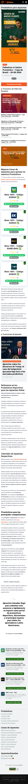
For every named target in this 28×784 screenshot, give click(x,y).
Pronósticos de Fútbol (14, 84)
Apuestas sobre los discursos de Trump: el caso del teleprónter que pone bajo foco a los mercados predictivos (14, 369)
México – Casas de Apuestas (8, 744)
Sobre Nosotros (6, 779)
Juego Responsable (15, 779)
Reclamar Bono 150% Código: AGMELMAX (14, 255)
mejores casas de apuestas (8, 179)
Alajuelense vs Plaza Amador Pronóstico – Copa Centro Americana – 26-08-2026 (12, 122)
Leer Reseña (14, 206)
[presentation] (12, 78)
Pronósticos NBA (5, 716)
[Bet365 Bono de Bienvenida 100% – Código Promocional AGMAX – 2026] (14, 192)
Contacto (17, 780)
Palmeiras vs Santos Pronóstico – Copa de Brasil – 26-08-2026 (13, 70)
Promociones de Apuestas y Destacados (11, 732)
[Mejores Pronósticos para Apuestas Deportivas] (7, 2)
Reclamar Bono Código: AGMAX (15, 280)
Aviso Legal (22, 779)
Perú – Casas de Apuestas (8, 746)
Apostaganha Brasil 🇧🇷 (6, 756)
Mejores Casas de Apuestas (8, 730)
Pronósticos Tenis (5, 718)
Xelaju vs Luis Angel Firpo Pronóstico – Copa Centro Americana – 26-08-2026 (13, 128)
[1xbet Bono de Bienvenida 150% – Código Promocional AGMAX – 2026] (14, 218)
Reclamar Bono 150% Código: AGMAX (14, 229)
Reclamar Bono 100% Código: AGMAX (14, 203)
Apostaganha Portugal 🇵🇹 (7, 758)
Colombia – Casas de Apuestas (9, 742)
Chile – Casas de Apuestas (8, 739)
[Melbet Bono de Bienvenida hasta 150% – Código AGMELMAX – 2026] (14, 243)
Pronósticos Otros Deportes (8, 723)
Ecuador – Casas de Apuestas (8, 737)
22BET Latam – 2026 (11, 692)
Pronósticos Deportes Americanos (10, 721)
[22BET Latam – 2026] (14, 269)
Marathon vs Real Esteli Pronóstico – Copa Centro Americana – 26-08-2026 (13, 115)
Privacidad (11, 780)
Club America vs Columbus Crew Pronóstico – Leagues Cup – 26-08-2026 (14, 141)
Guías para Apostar (19, 459)
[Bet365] (14, 30)
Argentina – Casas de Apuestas (9, 735)
